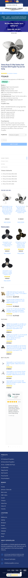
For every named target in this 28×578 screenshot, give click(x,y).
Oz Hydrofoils (4, 467)
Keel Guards (4, 473)
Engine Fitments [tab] (5, 158)
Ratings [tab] (3, 164)
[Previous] (1, 209)
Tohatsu (3, 500)
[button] (2, 9)
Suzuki (3, 498)
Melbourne (4, 517)
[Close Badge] (21, 573)
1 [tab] (9, 447)
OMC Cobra (4, 495)
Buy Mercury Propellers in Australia (14, 18)
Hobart (3, 533)
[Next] (27, 209)
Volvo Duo (4, 503)
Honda (3, 487)
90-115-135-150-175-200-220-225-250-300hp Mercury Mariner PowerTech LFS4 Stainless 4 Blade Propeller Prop (21, 209)
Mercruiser (4, 492)
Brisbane (3, 523)
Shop (8, 17)
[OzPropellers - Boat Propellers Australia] (14, 9)
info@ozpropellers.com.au (11, 563)
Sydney (3, 520)
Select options (7, 222)
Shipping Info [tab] (4, 167)
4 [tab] (15, 447)
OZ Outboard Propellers (18, 17)
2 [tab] (11, 447)
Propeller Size (4, 134)
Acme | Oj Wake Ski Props (8, 464)
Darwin (3, 525)
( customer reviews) (12, 73)
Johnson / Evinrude (6, 489)
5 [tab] (17, 447)
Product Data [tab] (4, 161)
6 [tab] (19, 447)
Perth (2, 536)
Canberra (3, 528)
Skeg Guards (4, 470)
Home (3, 17)
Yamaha (3, 509)
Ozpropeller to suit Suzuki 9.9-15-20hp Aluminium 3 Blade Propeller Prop (7, 272)
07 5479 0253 (11, 559)
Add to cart (14, 144)
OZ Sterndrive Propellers (7, 462)
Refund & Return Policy (19, 572)
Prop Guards (4, 475)
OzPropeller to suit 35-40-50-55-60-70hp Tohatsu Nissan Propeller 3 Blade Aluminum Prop (20, 245)
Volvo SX (3, 506)
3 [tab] (13, 447)
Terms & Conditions (7, 572)
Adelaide (3, 531)
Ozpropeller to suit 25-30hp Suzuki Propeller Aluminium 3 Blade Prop (7, 244)
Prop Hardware (5, 478)
